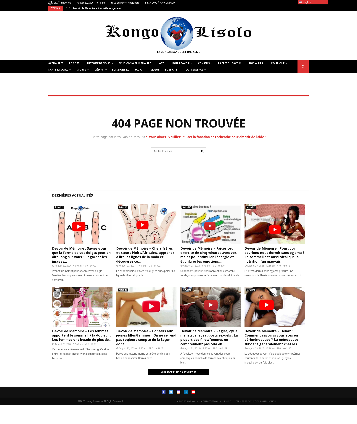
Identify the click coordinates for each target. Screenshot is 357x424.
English (306, 2)
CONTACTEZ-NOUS (211, 401)
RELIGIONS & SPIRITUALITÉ (135, 63)
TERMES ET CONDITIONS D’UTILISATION (256, 401)
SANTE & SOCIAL (58, 69)
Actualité (59, 207)
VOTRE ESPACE (194, 69)
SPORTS (81, 69)
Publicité (171, 69)
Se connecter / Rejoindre (126, 2)
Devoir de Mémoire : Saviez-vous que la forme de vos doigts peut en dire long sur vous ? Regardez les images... (81, 255)
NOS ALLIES (256, 63)
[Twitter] (171, 392)
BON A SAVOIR (181, 63)
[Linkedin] (186, 392)
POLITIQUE (277, 63)
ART (161, 63)
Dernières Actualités (72, 195)
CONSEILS (204, 63)
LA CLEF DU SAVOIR (229, 63)
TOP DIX (74, 63)
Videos (155, 69)
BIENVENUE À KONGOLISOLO (160, 2)
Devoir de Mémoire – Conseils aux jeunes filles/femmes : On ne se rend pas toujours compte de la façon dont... (146, 337)
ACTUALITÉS (55, 63)
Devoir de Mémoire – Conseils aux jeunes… (98, 8)
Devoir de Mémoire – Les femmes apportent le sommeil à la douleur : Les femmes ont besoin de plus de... (82, 335)
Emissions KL (120, 69)
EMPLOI (228, 401)
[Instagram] (178, 392)
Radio (138, 69)
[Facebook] (163, 392)
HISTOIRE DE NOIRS (98, 63)
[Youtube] (193, 392)
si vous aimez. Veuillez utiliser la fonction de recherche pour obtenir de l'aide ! (206, 137)
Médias (99, 69)
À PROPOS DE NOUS (187, 401)
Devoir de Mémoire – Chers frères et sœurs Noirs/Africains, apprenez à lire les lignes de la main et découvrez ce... (145, 255)
